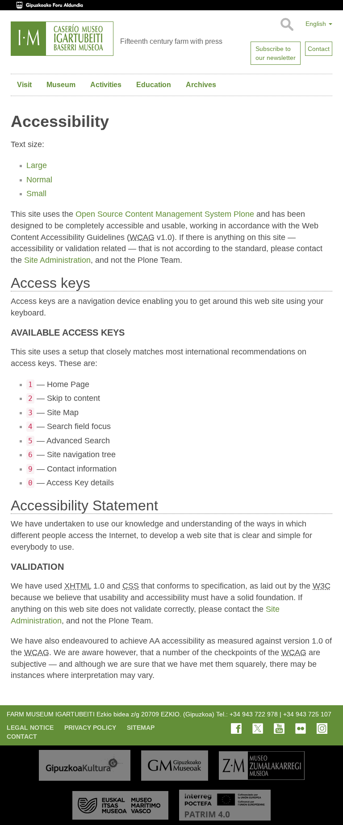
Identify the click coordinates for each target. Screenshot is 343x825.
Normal (39, 179)
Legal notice (30, 727)
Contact (22, 736)
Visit (24, 84)
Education (153, 84)
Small (36, 193)
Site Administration (57, 260)
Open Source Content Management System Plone (164, 214)
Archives (201, 84)
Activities (105, 84)
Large (36, 165)
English (316, 23)
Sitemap (141, 727)
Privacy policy (90, 727)
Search (286, 24)
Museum (60, 84)
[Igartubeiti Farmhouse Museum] (62, 38)
